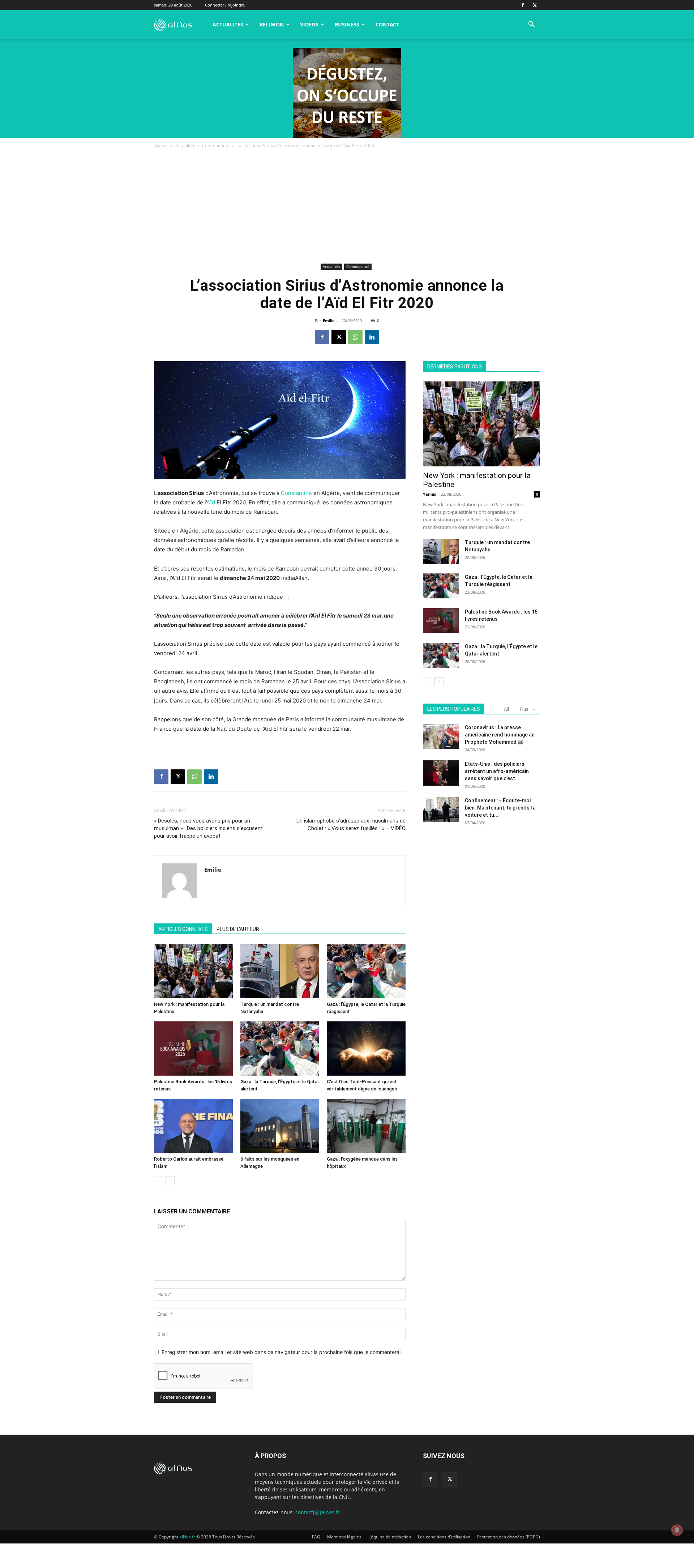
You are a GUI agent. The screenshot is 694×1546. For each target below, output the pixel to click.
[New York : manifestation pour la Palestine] (193, 971)
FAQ (316, 1537)
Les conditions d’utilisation (444, 1537)
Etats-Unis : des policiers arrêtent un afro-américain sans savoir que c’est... (497, 771)
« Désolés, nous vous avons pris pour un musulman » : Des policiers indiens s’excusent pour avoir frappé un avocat (208, 828)
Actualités (228, 24)
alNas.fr (187, 1537)
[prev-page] (158, 1180)
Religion (272, 24)
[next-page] (170, 1180)
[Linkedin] (372, 337)
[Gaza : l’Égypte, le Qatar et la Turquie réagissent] (366, 971)
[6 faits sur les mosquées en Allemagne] (279, 1126)
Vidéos (309, 24)
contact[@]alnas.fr (317, 1512)
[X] (534, 5)
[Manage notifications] (677, 1530)
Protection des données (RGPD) (508, 1537)
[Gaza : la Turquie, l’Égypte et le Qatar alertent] (279, 1048)
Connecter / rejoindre (225, 5)
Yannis (429, 494)
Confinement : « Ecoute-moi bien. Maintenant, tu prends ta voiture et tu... (500, 808)
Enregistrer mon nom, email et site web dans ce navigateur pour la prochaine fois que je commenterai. (282, 1352)
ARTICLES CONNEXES (183, 929)
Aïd (210, 502)
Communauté (216, 145)
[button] (531, 25)
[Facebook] (522, 5)
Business (347, 24)
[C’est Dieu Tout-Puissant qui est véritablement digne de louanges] (366, 1048)
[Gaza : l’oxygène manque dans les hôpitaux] (366, 1126)
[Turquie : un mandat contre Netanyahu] (279, 971)
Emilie (329, 320)
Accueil (161, 145)
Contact (387, 24)
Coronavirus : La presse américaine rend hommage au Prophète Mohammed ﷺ (500, 735)
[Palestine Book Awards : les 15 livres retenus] (193, 1048)
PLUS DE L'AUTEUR (238, 929)
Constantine (296, 493)
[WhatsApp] (355, 337)
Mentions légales (344, 1537)
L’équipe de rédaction (389, 1537)
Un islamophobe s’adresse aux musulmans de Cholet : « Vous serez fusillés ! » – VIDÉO (351, 824)
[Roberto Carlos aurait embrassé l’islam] (193, 1126)
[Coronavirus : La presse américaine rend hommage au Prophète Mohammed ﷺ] (441, 736)
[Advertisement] (347, 207)
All (506, 709)
